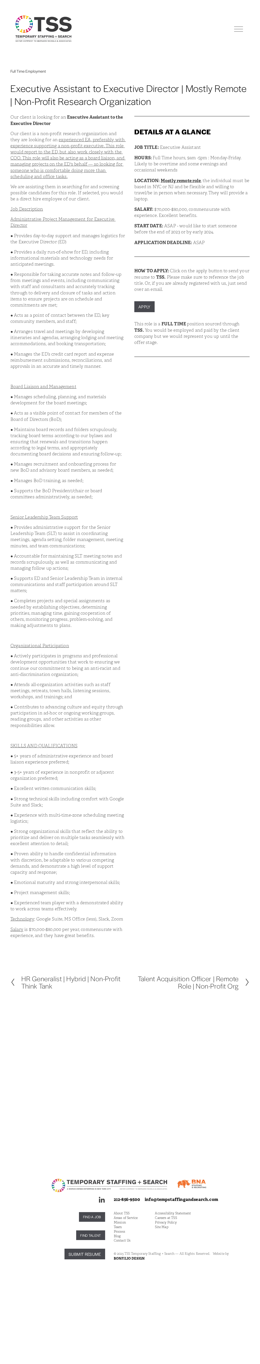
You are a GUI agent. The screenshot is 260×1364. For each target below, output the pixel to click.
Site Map (161, 1227)
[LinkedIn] (101, 1199)
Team (118, 1227)
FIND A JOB (92, 1216)
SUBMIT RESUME (85, 1254)
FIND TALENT (90, 1235)
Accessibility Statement (173, 1213)
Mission (120, 1222)
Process (119, 1232)
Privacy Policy (165, 1222)
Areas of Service (126, 1218)
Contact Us (122, 1241)
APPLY (144, 307)
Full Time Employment (28, 71)
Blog (117, 1236)
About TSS (122, 1213)
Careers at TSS (166, 1218)
